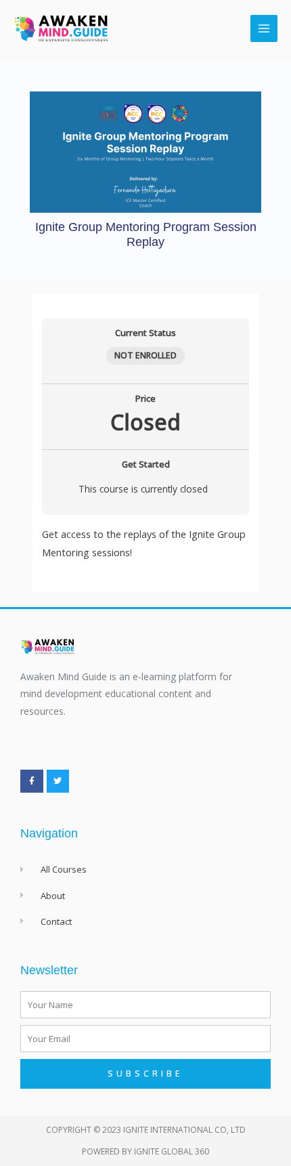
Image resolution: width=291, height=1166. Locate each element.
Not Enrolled (145, 355)
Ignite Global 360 (171, 1151)
